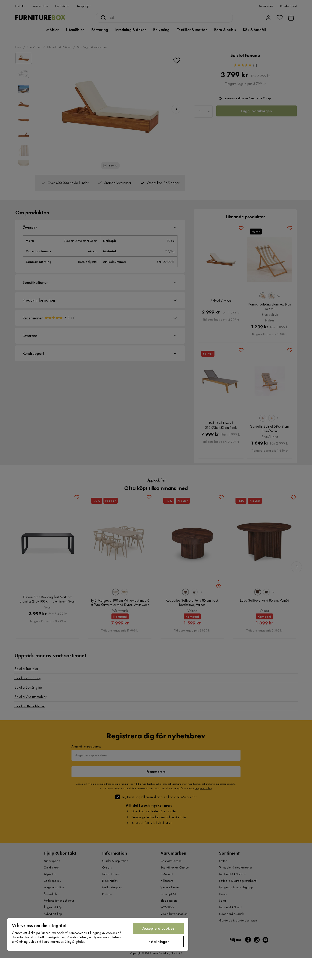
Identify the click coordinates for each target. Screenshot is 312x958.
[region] (97, 934)
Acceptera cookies (158, 928)
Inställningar (158, 941)
